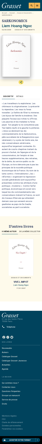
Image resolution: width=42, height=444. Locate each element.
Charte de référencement (12, 422)
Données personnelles (11, 426)
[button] (25, 30)
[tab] (8, 96)
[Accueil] (11, 5)
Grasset (12, 13)
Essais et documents (24, 13)
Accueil (4, 13)
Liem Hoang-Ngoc (17, 26)
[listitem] (4, 337)
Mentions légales (9, 416)
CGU (3, 419)
